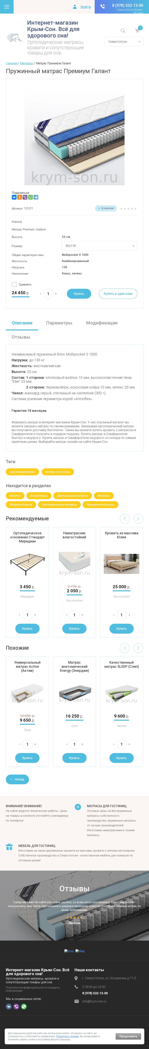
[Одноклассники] (19, 197)
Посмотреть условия (67, 1036)
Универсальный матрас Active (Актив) (27, 666)
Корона (17, 221)
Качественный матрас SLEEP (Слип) (121, 664)
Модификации (102, 323)
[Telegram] (36, 197)
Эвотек (121, 726)
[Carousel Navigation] (131, 519)
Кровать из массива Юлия (121, 535)
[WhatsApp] (30, 197)
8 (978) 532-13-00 (127, 5)
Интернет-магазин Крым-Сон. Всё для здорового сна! (53, 29)
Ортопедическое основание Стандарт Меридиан (27, 537)
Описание (22, 323)
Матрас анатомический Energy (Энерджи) (74, 666)
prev (125, 519)
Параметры (59, 323)
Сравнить (25, 284)
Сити (27, 730)
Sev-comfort (74, 600)
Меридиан (27, 596)
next (138, 519)
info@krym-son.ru (94, 1001)
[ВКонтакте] (14, 197)
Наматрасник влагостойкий (74, 535)
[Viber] (25, 197)
